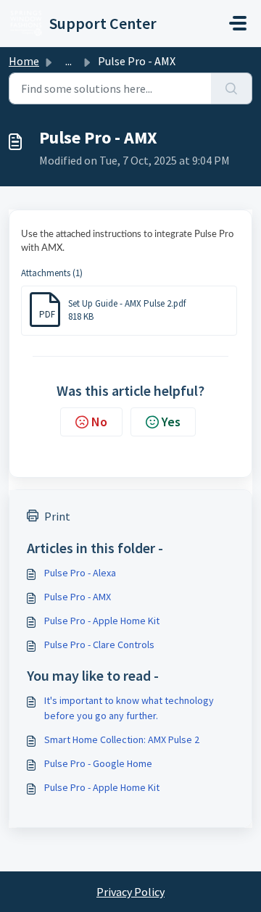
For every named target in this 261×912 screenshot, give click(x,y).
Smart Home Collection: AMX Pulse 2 (121, 739)
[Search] (231, 88)
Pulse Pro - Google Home (98, 763)
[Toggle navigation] (237, 23)
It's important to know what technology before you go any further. (129, 708)
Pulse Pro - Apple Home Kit (102, 620)
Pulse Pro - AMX (77, 596)
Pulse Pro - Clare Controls (99, 644)
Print (57, 516)
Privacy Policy (130, 891)
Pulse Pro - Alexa (80, 572)
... (68, 61)
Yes (171, 421)
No (99, 421)
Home (24, 61)
